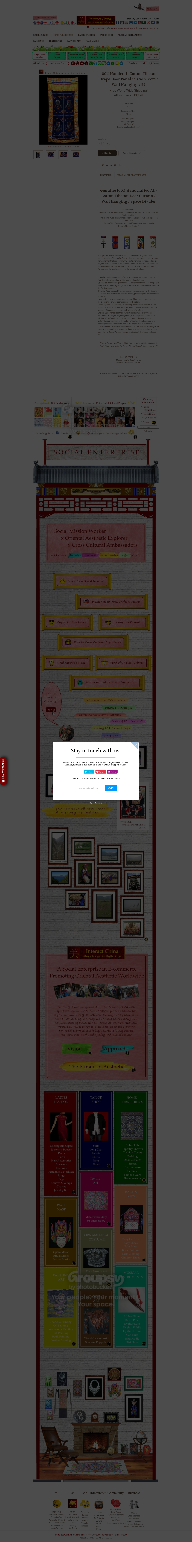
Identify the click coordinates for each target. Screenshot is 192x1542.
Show (3, 771)
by (97, 803)
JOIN (111, 788)
